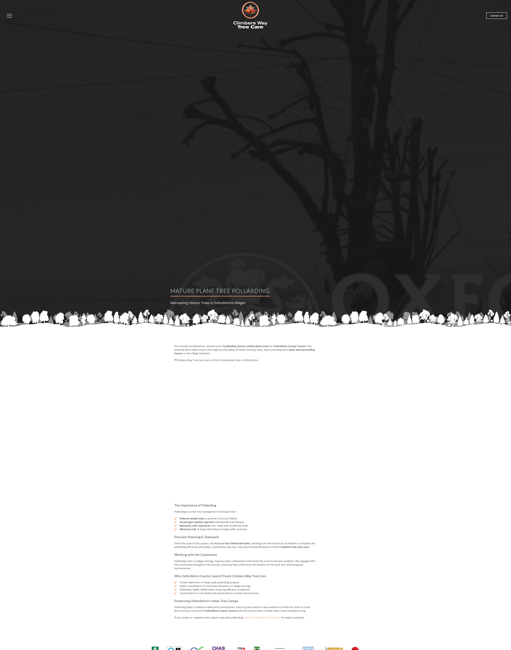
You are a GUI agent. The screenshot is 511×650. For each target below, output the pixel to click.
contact (262, 617)
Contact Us (496, 15)
